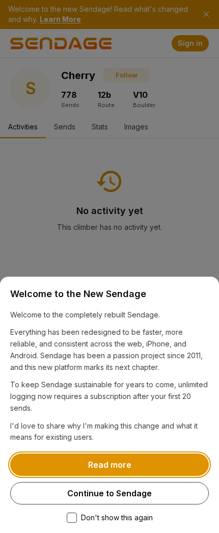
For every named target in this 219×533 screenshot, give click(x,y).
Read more (109, 465)
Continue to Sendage (109, 493)
